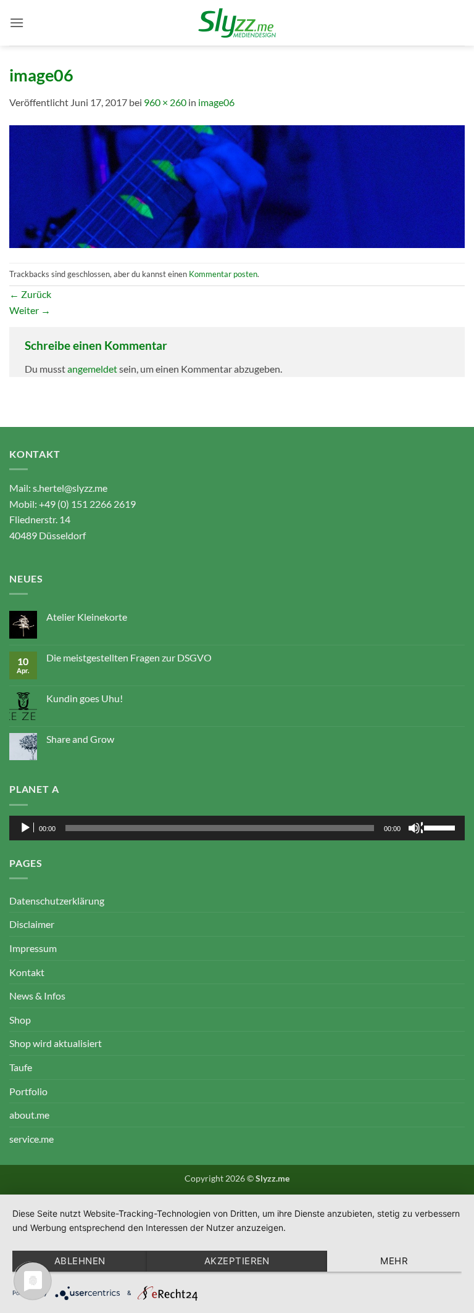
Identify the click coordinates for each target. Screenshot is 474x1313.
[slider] (441, 827)
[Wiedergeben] (26, 828)
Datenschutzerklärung (56, 900)
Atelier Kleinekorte (86, 617)
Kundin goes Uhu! (84, 698)
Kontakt (26, 972)
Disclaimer (31, 924)
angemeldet (92, 369)
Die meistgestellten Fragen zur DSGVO (129, 657)
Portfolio (28, 1091)
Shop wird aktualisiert (55, 1043)
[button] (16, 22)
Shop (20, 1019)
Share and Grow (80, 739)
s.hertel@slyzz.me (70, 488)
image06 (216, 102)
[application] (237, 828)
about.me (29, 1114)
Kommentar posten (223, 274)
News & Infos (37, 995)
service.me (31, 1139)
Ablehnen (80, 1261)
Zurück (30, 294)
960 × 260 (165, 102)
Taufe (20, 1067)
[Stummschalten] (415, 828)
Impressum (33, 948)
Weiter (30, 310)
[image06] (237, 185)
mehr (394, 1261)
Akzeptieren (237, 1261)
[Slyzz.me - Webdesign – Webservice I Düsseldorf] (237, 23)
